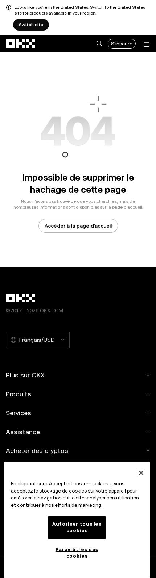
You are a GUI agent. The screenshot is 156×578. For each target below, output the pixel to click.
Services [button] (18, 413)
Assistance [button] (23, 431)
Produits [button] (18, 394)
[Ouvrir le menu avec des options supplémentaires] (146, 44)
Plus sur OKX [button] (25, 375)
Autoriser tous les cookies (77, 527)
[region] (77, 520)
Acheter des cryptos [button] (37, 450)
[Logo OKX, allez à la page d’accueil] (21, 43)
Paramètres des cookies (77, 553)
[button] (99, 43)
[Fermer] (141, 473)
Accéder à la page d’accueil (78, 226)
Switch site (31, 24)
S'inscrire (121, 44)
